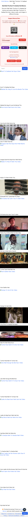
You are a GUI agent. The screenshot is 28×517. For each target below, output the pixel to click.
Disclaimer (18, 514)
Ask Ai (25, 513)
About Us (3, 514)
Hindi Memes (5, 1)
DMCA (22, 515)
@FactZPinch (13, 57)
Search (25, 68)
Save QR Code (14, 44)
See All (18, 60)
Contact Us (11, 514)
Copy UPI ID (22, 39)
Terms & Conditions (13, 515)
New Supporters (11, 60)
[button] (24, 509)
